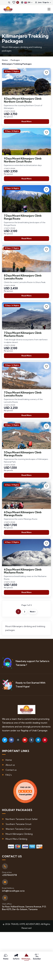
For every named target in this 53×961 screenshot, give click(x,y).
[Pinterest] (44, 740)
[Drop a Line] (5, 866)
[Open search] (9, 2)
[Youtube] (24, 740)
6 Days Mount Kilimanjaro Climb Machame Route (23, 571)
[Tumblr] (31, 740)
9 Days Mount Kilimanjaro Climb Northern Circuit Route (23, 160)
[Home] (26, 709)
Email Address (8, 888)
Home (5, 60)
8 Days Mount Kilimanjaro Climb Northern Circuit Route (23, 100)
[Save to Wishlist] (46, 72)
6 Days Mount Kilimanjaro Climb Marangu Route (23, 514)
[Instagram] (18, 740)
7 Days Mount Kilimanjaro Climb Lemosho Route (23, 394)
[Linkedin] (38, 740)
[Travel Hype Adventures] (8, 9)
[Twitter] (4, 740)
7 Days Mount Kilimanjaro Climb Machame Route (23, 334)
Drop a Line (7, 872)
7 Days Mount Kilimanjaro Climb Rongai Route (23, 217)
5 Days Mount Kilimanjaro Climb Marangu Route (22, 454)
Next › (33, 612)
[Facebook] (11, 740)
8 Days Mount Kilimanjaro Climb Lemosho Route (23, 277)
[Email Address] (5, 882)
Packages (15, 60)
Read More (26, 121)
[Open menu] (49, 9)
